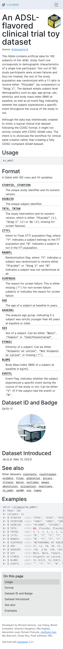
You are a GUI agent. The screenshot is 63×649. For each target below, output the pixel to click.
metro (20, 482)
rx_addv (8, 490)
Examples (11, 610)
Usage (9, 582)
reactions (45, 486)
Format (9, 587)
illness (8, 482)
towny (37, 490)
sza (29, 490)
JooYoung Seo (48, 632)
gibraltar (33, 478)
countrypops (47, 474)
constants (30, 474)
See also (10, 605)
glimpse (18, 507)
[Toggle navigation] (56, 4)
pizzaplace (28, 486)
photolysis (10, 486)
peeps (45, 482)
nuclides (33, 482)
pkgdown (22, 641)
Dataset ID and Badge (19, 593)
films (20, 478)
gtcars (47, 478)
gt (3, 4)
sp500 (20, 490)
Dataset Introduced (17, 599)
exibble (8, 478)
